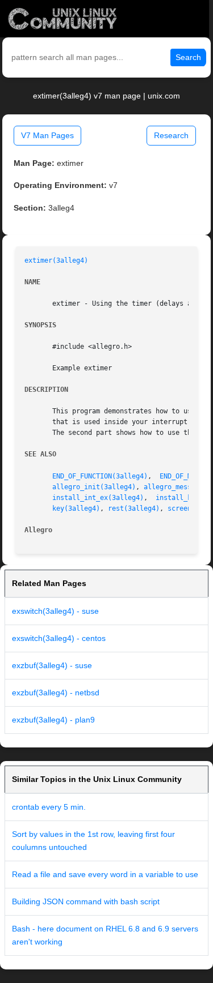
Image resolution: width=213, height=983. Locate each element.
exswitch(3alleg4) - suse (55, 611)
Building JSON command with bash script (86, 901)
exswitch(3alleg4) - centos (59, 638)
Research (171, 135)
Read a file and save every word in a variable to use (105, 874)
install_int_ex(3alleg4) (98, 498)
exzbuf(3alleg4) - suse (52, 665)
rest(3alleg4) (134, 508)
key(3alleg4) (76, 508)
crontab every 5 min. (49, 806)
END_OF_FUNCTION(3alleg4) (100, 476)
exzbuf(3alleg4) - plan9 (53, 719)
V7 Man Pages (47, 135)
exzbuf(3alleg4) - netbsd (55, 692)
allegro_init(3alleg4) (94, 487)
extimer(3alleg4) (56, 260)
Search (188, 57)
